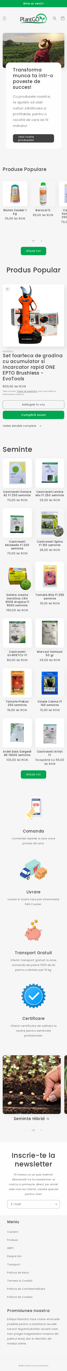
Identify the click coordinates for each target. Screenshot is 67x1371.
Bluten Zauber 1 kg (15, 211)
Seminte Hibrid (29, 1118)
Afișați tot (33, 251)
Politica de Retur (18, 1272)
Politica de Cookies (20, 1297)
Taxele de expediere (27, 391)
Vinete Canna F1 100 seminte (50, 703)
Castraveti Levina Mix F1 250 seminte (50, 493)
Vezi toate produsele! (26, 138)
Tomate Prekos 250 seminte (17, 703)
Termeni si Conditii (19, 1281)
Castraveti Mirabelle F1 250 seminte (17, 545)
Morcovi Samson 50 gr (50, 653)
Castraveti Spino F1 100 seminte (50, 543)
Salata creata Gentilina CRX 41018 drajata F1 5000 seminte (17, 600)
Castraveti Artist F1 (50, 753)
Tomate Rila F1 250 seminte (49, 596)
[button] (4, 18)
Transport (13, 1264)
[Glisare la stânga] (26, 241)
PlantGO (28, 1366)
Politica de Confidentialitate (26, 1289)
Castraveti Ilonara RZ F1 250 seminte (17, 493)
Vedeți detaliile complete (20, 426)
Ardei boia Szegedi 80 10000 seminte (17, 753)
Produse (12, 1240)
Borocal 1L (43, 210)
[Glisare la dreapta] (41, 241)
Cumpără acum (33, 415)
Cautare (12, 1232)
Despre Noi (14, 1256)
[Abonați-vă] (56, 1204)
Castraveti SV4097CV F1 (17, 653)
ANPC (10, 1248)
